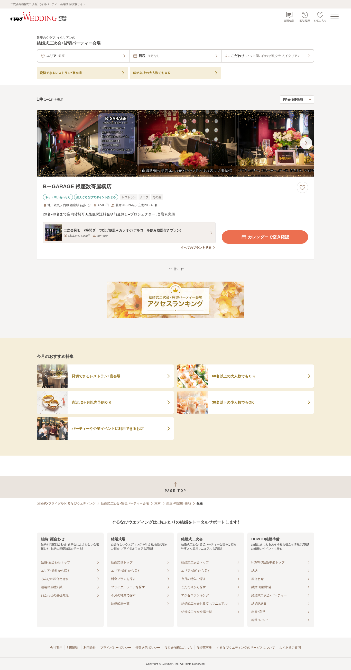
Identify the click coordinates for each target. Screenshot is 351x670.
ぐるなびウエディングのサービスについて (245, 647)
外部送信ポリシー (147, 647)
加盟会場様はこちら (178, 647)
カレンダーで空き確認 (268, 237)
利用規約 (73, 647)
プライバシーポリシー (115, 647)
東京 (157, 503)
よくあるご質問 (290, 647)
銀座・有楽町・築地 (178, 503)
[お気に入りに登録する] (302, 187)
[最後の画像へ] (306, 143)
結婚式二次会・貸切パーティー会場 (125, 503)
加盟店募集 (204, 647)
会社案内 (56, 647)
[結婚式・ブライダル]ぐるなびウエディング (66, 503)
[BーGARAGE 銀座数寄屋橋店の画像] (175, 143)
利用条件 (90, 647)
